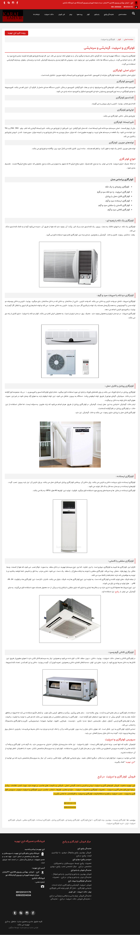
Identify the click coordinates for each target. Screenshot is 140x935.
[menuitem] (120, 14)
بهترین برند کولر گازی (102, 820)
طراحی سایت (33, 927)
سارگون (11, 927)
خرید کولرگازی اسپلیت (114, 823)
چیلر (70, 14)
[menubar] (78, 14)
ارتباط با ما (36, 14)
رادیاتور (96, 14)
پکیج (116, 591)
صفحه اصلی (122, 14)
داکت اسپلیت (49, 14)
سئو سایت (23, 927)
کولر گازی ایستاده (43, 820)
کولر (88, 14)
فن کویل (61, 14)
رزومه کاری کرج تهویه (16, 33)
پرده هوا (79, 14)
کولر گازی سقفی (28, 820)
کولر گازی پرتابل (57, 820)
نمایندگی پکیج (109, 14)
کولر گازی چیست (119, 820)
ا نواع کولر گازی (86, 820)
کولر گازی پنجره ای (72, 820)
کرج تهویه (130, 762)
